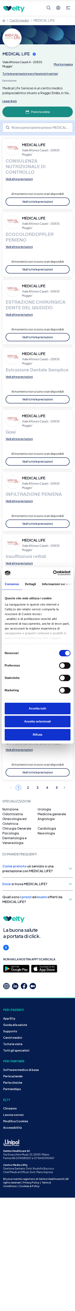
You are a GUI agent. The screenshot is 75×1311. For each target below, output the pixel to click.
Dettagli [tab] (30, 584)
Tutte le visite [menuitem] (12, 1044)
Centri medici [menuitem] (12, 1037)
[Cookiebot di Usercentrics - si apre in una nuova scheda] (53, 573)
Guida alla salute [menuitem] (15, 1025)
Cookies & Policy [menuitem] (29, 1186)
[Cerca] (48, 8)
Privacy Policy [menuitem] (31, 1182)
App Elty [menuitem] (9, 1018)
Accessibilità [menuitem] (12, 1127)
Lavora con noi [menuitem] (13, 1114)
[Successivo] (64, 787)
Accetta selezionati (37, 721)
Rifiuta (37, 734)
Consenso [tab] (12, 584)
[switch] (64, 665)
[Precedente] (10, 787)
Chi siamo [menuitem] (10, 1108)
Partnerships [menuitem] (12, 1089)
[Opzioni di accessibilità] (6, 947)
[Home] (3, 20)
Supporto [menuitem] (10, 1031)
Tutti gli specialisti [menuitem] (16, 1050)
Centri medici (19, 20)
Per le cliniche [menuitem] (12, 1082)
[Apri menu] (68, 7)
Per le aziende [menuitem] (13, 1076)
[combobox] (37, 127)
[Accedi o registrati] (58, 8)
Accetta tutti (37, 708)
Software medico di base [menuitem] (21, 1070)
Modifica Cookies (15, 1121)
